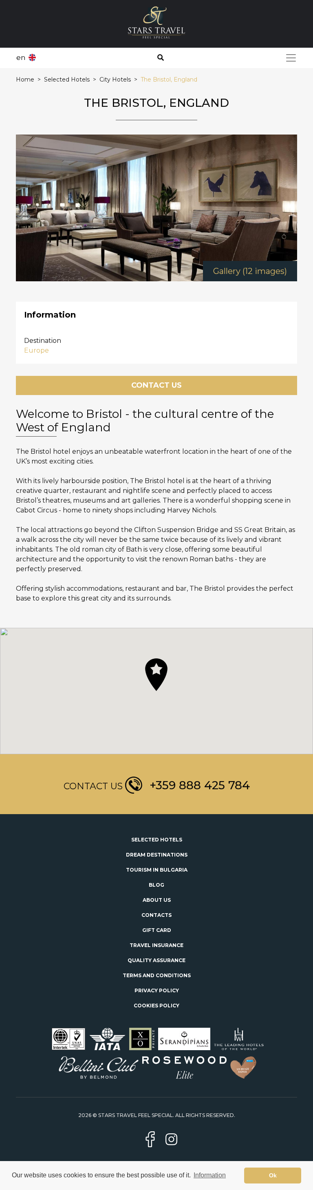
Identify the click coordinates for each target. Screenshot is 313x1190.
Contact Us (156, 385)
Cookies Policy (156, 1005)
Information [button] (210, 1175)
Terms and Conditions (157, 975)
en (21, 57)
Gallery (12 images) (250, 271)
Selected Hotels (156, 840)
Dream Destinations (156, 855)
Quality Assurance (156, 960)
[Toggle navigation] (291, 58)
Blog (156, 885)
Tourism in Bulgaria (156, 870)
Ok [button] (273, 1175)
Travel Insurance (156, 945)
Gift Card (156, 930)
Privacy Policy (156, 990)
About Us (157, 900)
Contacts (156, 915)
